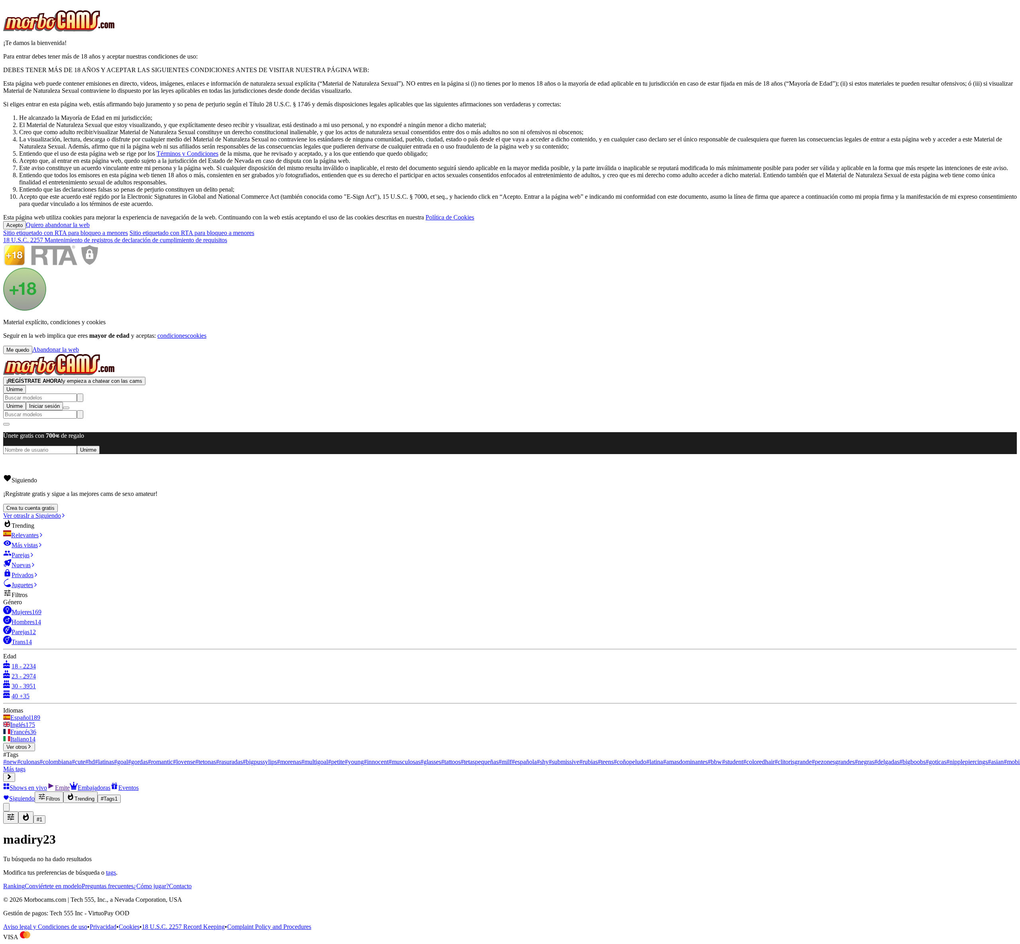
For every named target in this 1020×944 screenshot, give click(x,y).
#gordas (138, 761)
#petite (336, 761)
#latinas (104, 761)
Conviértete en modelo (53, 886)
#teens (606, 761)
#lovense (184, 761)
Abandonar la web (55, 349)
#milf (505, 761)
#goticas (936, 761)
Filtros (53, 799)
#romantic (160, 761)
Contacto (180, 886)
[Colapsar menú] (9, 777)
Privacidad (103, 926)
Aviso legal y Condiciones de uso (45, 926)
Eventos (128, 787)
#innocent (376, 761)
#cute (78, 761)
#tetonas (205, 761)
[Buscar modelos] (80, 398)
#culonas (28, 761)
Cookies (129, 926)
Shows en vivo (28, 787)
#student (732, 761)
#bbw (715, 761)
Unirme (14, 389)
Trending (84, 799)
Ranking (14, 886)
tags (111, 872)
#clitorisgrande (793, 761)
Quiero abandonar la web (58, 224)
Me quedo (17, 350)
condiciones (172, 335)
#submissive (564, 761)
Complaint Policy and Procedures (269, 926)
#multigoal (314, 761)
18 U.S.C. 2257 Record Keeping (183, 926)
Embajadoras (94, 787)
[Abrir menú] (66, 408)
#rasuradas (229, 761)
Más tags (14, 769)
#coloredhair (759, 761)
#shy (543, 761)
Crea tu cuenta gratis (30, 508)
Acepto (14, 225)
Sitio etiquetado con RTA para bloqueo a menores (65, 232)
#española (524, 761)
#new (10, 761)
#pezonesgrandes (833, 761)
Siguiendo (22, 798)
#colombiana (55, 761)
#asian (996, 761)
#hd (90, 761)
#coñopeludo (630, 761)
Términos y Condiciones (187, 153)
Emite (62, 787)
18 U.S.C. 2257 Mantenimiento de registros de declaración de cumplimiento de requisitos (115, 240)
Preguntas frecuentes (107, 886)
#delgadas (886, 761)
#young (354, 761)
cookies (196, 335)
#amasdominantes (685, 761)
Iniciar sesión (44, 406)
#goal (121, 761)
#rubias (588, 761)
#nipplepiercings (967, 761)
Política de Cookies (450, 217)
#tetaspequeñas (479, 761)
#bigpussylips (260, 761)
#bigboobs (912, 761)
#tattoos (451, 761)
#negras (864, 761)
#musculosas (404, 761)
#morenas (289, 761)
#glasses (430, 761)
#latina (654, 761)
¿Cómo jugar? (151, 886)
